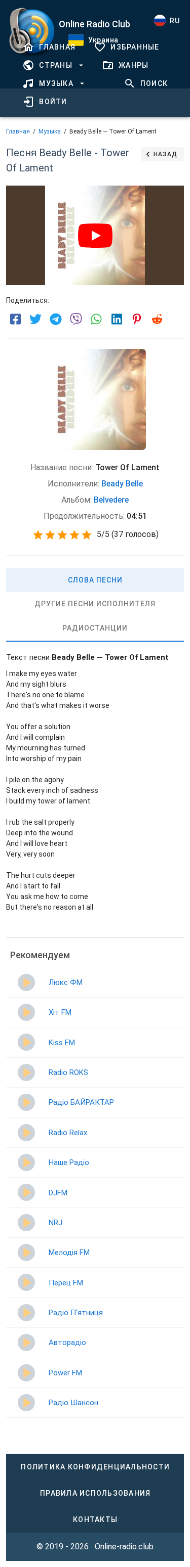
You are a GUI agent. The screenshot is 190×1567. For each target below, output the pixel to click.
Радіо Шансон (73, 1402)
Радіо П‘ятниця (76, 1312)
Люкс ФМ (66, 982)
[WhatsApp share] (96, 319)
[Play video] (95, 235)
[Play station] (26, 982)
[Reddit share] (157, 319)
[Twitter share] (35, 319)
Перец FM (66, 1282)
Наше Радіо (69, 1162)
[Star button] (38, 535)
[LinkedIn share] (116, 319)
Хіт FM (60, 1012)
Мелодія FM (69, 1252)
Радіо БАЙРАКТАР (81, 1102)
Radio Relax (68, 1132)
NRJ (55, 1222)
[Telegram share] (56, 319)
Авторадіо (67, 1342)
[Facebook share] (15, 319)
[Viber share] (76, 319)
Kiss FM (62, 1042)
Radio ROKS (68, 1072)
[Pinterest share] (137, 319)
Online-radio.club (124, 1546)
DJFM (58, 1192)
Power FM (65, 1372)
